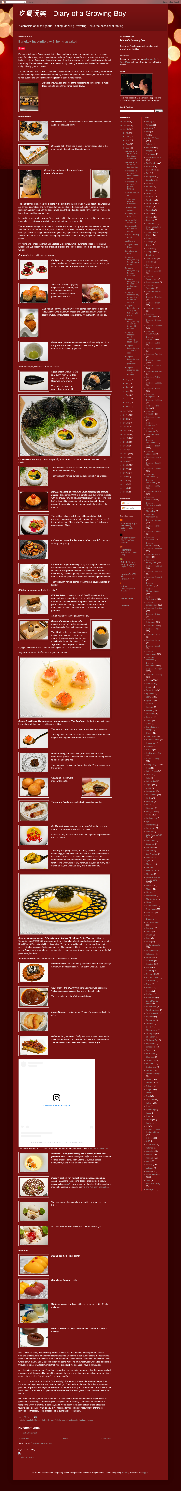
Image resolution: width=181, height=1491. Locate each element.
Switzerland (151, 1067)
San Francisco (152, 1010)
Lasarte (149, 831)
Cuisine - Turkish (153, 634)
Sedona (149, 1023)
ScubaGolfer (127, 598)
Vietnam (149, 1158)
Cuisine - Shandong (150, 584)
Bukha (149, 213)
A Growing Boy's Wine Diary (129, 524)
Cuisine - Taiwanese (151, 620)
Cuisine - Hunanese (150, 424)
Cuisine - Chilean (153, 320)
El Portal (150, 697)
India (148, 778)
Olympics (150, 928)
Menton (149, 874)
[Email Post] (35, 1417)
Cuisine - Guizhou (154, 383)
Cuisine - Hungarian (150, 429)
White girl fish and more (131, 221)
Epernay (150, 700)
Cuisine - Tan (152, 625)
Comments (129, 508)
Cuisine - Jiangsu (153, 457)
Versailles (150, 1151)
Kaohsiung (151, 791)
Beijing (149, 193)
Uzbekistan (151, 1144)
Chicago (149, 241)
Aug (128, 379)
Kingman (150, 808)
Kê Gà (149, 798)
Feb (128, 402)
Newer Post (24, 1438)
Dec (128, 136)
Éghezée (150, 693)
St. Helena (150, 1053)
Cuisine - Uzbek (153, 646)
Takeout (149, 1086)
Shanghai (150, 1033)
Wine (148, 1171)
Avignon (149, 151)
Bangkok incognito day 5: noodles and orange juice (132, 284)
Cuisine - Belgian (153, 291)
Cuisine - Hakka (153, 388)
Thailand (89, 1420)
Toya (148, 1116)
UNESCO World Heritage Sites (153, 1130)
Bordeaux (150, 203)
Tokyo (148, 1103)
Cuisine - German (154, 371)
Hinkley (149, 750)
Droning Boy (151, 683)
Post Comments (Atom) (41, 1443)
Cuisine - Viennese (150, 658)
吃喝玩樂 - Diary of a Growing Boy (72, 13)
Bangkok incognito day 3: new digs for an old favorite (132, 324)
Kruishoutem (151, 818)
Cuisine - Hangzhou (150, 395)
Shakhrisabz (151, 1030)
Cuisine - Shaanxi (154, 577)
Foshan (149, 707)
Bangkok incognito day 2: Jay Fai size (132, 349)
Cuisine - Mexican (154, 491)
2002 (125, 476)
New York (150, 912)
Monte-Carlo (151, 899)
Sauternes (150, 1020)
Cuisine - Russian (154, 566)
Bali (147, 173)
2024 (125, 129)
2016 (125, 434)
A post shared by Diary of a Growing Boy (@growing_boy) (57, 1142)
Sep (128, 148)
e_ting (124, 586)
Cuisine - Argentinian (151, 277)
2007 (125, 469)
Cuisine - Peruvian (154, 548)
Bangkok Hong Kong (131, 246)
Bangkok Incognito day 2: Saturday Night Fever (131, 337)
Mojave (149, 889)
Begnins (149, 190)
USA (148, 1141)
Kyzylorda (150, 825)
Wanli (148, 1161)
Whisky (149, 1164)
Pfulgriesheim (152, 950)
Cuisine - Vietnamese (151, 664)
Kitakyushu (151, 811)
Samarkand (151, 1007)
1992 (125, 492)
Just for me (130, 241)
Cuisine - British (153, 303)
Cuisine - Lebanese (150, 475)
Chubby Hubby (128, 538)
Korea (148, 815)
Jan (128, 406)
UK (147, 1126)
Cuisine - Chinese (154, 325)
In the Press (151, 771)
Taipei (148, 1079)
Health (149, 746)
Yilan (148, 1180)
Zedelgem (150, 1189)
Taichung (150, 1070)
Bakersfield (151, 170)
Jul (127, 383)
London (149, 851)
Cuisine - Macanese (150, 481)
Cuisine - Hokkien (154, 400)
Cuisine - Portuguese (151, 561)
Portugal (150, 961)
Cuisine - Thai (152, 629)
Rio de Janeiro (152, 977)
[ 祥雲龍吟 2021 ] (128, 579)
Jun (128, 387)
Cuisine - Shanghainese (152, 590)
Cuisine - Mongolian (150, 509)
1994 (125, 488)
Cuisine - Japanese (150, 452)
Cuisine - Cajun (153, 308)
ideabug (125, 1472)
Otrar (148, 938)
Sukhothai (150, 1063)
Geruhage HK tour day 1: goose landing (131, 185)
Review (149, 971)
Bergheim (150, 200)
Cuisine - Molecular (150, 498)
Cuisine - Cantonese (151, 315)
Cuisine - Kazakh (153, 463)
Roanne (149, 987)
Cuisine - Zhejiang (154, 674)
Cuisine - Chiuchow (150, 332)
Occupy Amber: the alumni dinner (132, 228)
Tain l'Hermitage (153, 1074)
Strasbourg (151, 1060)
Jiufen (148, 788)
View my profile (28, 1457)
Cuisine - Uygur (153, 640)
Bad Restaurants (153, 157)
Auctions (150, 147)
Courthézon (151, 258)
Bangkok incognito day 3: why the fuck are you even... (132, 310)
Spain (148, 1050)
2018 (125, 426)
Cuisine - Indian (40, 1420)
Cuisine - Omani (153, 531)
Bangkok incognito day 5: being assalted (47, 41)
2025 (125, 125)
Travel (149, 1119)
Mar (128, 399)
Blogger (144, 1472)
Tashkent (150, 1093)
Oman (149, 931)
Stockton (150, 1057)
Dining (50, 1420)
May (128, 391)
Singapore (150, 1047)
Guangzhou (151, 736)
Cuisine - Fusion (153, 365)
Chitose (149, 248)
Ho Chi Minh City (153, 753)
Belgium (149, 197)
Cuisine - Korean (153, 468)
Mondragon (151, 895)
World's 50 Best (153, 1174)
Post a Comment (29, 1433)
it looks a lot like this (99, 1148)
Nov (128, 140)
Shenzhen (150, 1037)
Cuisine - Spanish (154, 608)
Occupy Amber (152, 922)
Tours (148, 1113)
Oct (127, 144)
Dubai (148, 687)
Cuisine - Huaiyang (150, 412)
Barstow (149, 183)
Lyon (148, 861)
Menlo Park (151, 871)
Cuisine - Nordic (153, 526)
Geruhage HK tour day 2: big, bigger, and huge (131, 154)
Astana (149, 144)
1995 (125, 484)
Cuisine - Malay (153, 486)
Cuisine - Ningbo (153, 520)
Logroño (150, 847)
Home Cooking (152, 759)
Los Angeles (151, 854)
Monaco (149, 892)
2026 (125, 121)
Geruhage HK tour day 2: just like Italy (131, 164)
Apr (127, 395)
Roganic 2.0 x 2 (127, 567)
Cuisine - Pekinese (150, 538)
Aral (148, 131)
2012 (125, 450)
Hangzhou (150, 743)
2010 (125, 457)
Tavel (148, 1096)
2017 (125, 430)
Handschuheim (153, 739)
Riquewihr (150, 981)
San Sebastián (152, 1013)
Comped (150, 251)
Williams (149, 1168)
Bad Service (151, 163)
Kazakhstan (151, 794)
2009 (125, 461)
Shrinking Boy (152, 1040)
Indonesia (150, 781)
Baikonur (150, 166)
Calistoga (150, 220)
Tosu (148, 1106)
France (149, 710)
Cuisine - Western (154, 669)
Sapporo (150, 1017)
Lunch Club (151, 857)
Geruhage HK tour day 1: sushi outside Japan (132, 174)
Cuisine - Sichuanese (151, 598)
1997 (125, 480)
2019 (125, 423)
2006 (125, 473)
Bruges (149, 207)
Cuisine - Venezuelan (151, 652)
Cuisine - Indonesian (151, 441)
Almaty (149, 121)
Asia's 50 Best (152, 138)
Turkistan (150, 1123)
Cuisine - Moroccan (150, 515)
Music (148, 902)
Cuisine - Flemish (154, 354)
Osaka (149, 935)
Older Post (106, 1438)
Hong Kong (151, 764)
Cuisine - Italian (153, 446)
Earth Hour (151, 690)
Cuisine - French (153, 360)
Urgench (150, 1138)
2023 (125, 133)
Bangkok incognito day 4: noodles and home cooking (132, 297)
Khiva (148, 804)
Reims (149, 967)
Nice (148, 915)
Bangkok (29, 1420)
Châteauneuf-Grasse (152, 233)
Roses (149, 991)
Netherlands (151, 905)
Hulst (148, 768)
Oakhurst (150, 919)
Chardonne (151, 223)
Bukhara (150, 217)
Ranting (82, 1420)
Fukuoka (150, 714)
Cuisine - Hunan (153, 417)
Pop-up (149, 957)
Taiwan (149, 1083)
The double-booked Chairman (130, 201)
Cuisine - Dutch (153, 343)
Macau (149, 864)
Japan (149, 784)
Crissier (149, 262)
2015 (125, 438)
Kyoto (148, 821)
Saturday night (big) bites (131, 215)
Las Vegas (150, 828)
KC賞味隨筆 (126, 550)
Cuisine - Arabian (153, 271)
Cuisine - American (150, 266)
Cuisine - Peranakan (151, 544)
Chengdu (150, 238)
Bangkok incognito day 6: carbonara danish (132, 260)
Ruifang (149, 994)
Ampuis (149, 125)
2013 (125, 446)
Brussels (150, 210)
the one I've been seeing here (95, 1187)
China (148, 245)
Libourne (150, 844)
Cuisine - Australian (150, 286)
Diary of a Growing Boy (132, 40)
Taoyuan (150, 1089)
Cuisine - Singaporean (152, 603)
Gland (148, 724)
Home (65, 1438)
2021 (125, 415)
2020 (125, 419)
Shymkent (150, 1043)
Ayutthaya (150, 154)
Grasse (149, 733)
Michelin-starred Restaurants (66, 1420)
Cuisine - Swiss (153, 614)
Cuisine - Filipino (153, 348)
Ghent (149, 720)
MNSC (149, 885)
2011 (125, 453)
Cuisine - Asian (152, 282)
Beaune (149, 186)
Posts (126, 503)
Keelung (149, 801)
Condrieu (150, 255)
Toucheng (150, 1109)
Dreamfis (125, 605)
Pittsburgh (150, 954)
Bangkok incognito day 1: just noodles (132, 371)
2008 (125, 465)
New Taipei (151, 909)
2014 (125, 442)
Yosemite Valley (153, 1184)
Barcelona (150, 180)
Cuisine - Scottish (154, 571)
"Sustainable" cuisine (131, 208)
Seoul (148, 1027)
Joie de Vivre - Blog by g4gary (128, 563)
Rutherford (151, 997)
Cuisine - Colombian (151, 338)
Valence (149, 1148)
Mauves (149, 867)
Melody (67, 1184)
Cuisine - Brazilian (154, 297)
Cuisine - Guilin (153, 377)
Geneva (149, 717)
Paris (148, 941)
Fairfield (149, 704)
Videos (149, 1154)
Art (147, 135)
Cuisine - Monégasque (152, 504)
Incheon (149, 774)
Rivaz (148, 984)
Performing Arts (153, 945)
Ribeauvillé (151, 974)
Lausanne (150, 840)
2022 (125, 411)
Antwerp (149, 128)
